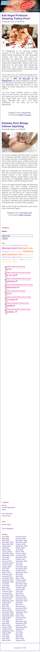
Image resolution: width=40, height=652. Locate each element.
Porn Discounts (26, 213)
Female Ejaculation (8, 507)
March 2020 (6, 625)
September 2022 (8, 582)
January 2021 (7, 610)
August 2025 (6, 546)
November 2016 (21, 569)
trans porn (5, 262)
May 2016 (19, 574)
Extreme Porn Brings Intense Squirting (15, 125)
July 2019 (5, 635)
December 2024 (7, 553)
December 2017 (21, 557)
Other (4, 509)
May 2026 (5, 538)
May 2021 (5, 606)
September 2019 (8, 631)
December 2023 (7, 563)
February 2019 (21, 536)
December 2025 (7, 542)
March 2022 (6, 589)
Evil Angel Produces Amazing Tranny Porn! (16, 17)
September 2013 (21, 612)
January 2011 (20, 640)
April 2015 (19, 593)
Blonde (8, 245)
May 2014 (19, 603)
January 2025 (7, 552)
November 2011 (21, 623)
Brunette (24, 245)
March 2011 (20, 638)
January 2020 (7, 627)
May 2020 (5, 623)
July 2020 (5, 619)
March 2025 (6, 550)
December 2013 (21, 608)
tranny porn (28, 259)
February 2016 (21, 580)
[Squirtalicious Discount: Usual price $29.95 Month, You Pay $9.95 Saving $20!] (20, 11)
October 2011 (20, 625)
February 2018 (21, 553)
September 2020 (8, 616)
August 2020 (6, 618)
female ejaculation (16, 251)
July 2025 (5, 548)
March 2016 (20, 578)
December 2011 (21, 621)
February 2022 (7, 591)
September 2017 (21, 561)
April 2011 (19, 636)
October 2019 (7, 629)
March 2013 (20, 616)
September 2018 (21, 546)
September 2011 (21, 627)
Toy (21, 259)
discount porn (10, 248)
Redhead (23, 257)
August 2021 (6, 603)
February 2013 (21, 618)
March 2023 (6, 572)
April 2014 (19, 604)
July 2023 (5, 569)
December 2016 (21, 567)
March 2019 (6, 640)
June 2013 (19, 614)
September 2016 (21, 572)
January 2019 (20, 538)
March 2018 (20, 552)
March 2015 (20, 595)
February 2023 (7, 574)
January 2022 (7, 593)
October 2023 (7, 565)
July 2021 (5, 604)
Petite (4, 257)
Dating (4, 505)
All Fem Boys (6, 524)
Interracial (26, 255)
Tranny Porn (26, 113)
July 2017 (19, 563)
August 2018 (20, 548)
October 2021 (7, 599)
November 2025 (7, 544)
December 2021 (7, 595)
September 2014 (21, 601)
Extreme (5, 251)
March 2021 (6, 608)
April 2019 (5, 638)
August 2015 (20, 589)
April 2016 (19, 576)
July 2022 (5, 584)
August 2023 (6, 567)
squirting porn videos (9, 259)
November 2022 (7, 580)
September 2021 (8, 601)
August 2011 (20, 629)
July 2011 (19, 631)
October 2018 (20, 544)
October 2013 (20, 610)
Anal (3, 245)
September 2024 (8, 555)
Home (4, 231)
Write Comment (25, 115)
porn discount (13, 257)
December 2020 (7, 612)
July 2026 (5, 536)
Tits (18, 259)
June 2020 (6, 621)
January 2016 (20, 582)
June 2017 (19, 565)
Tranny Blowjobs (7, 528)
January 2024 (7, 561)
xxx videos (13, 262)
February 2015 (21, 597)
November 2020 (7, 614)
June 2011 (19, 633)
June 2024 (6, 557)
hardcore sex (15, 254)
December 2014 (21, 599)
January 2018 (20, 555)
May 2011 (19, 635)
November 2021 (7, 597)
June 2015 (19, 591)
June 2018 (19, 550)
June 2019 (6, 636)
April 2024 (5, 559)
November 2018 (21, 542)
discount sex (25, 248)
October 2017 (20, 559)
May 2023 (5, 570)
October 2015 (20, 587)
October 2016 (20, 570)
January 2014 (20, 606)
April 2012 (19, 619)
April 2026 (5, 540)
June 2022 (6, 586)
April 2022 (5, 587)
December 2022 (7, 578)
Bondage (15, 245)
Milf (31, 255)
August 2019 (6, 633)
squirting (30, 257)
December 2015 (21, 584)
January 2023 (7, 576)
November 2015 (21, 586)
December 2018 (21, 540)
